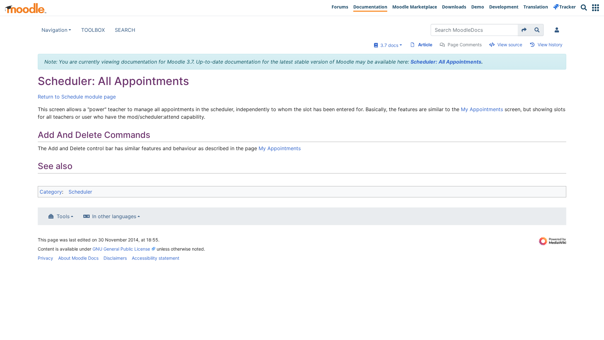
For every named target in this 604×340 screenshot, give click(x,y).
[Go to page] (524, 30)
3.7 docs (388, 45)
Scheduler (80, 192)
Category (51, 192)
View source (509, 44)
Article (425, 44)
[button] (595, 8)
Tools (63, 216)
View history (550, 44)
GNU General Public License (121, 249)
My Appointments (482, 109)
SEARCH (125, 30)
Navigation (54, 30)
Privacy (45, 258)
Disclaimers (115, 258)
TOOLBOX (93, 30)
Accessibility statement (155, 258)
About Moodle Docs (78, 258)
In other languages (114, 216)
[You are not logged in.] (558, 30)
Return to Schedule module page (77, 97)
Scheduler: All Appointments (446, 62)
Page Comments (465, 44)
